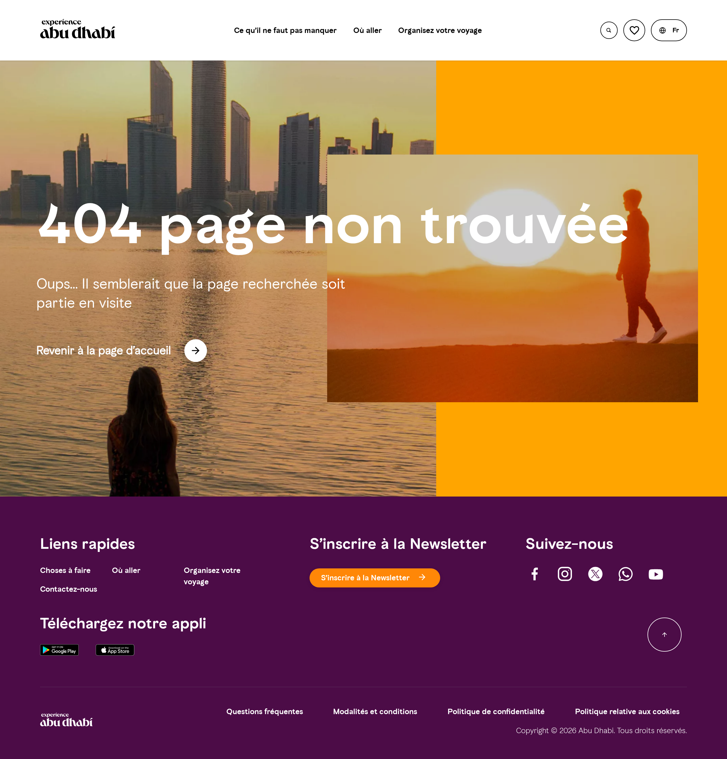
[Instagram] (565, 574)
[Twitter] (595, 574)
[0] (634, 30)
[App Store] (115, 654)
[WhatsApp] (625, 574)
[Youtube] (655, 574)
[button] (669, 30)
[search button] (609, 30)
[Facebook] (534, 574)
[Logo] (78, 30)
